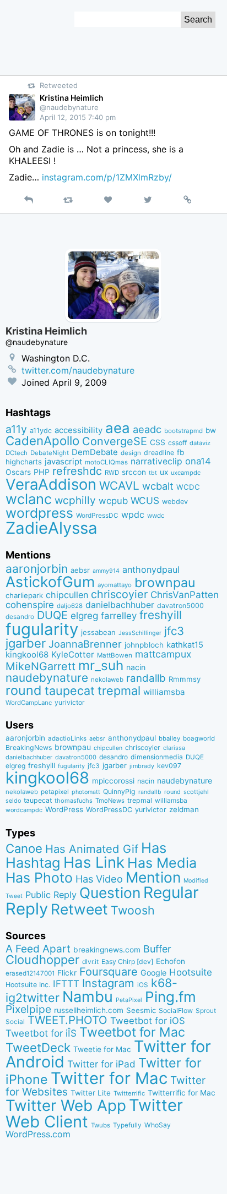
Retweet (79, 909)
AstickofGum (50, 581)
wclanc (29, 498)
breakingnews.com (106, 949)
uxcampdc (186, 472)
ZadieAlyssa (52, 528)
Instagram (108, 983)
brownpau (164, 582)
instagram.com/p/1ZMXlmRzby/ (107, 177)
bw (211, 430)
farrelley (119, 615)
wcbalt (158, 486)
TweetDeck (38, 1047)
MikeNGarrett (40, 666)
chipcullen (67, 594)
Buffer (157, 949)
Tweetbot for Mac (132, 1032)
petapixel (55, 792)
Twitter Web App (66, 1105)
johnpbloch (144, 644)
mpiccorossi (113, 780)
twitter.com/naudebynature (77, 370)
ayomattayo (115, 585)
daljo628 (70, 606)
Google (153, 972)
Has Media (162, 863)
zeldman (184, 809)
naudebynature (47, 677)
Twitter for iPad (101, 1064)
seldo (13, 800)
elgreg (84, 615)
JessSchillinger (139, 633)
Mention (153, 877)
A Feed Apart (38, 948)
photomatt (86, 792)
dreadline (159, 452)
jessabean (98, 632)
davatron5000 (180, 605)
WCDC (188, 487)
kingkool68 (27, 654)
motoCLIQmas (106, 462)
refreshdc (77, 471)
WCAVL (119, 485)
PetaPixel (129, 1000)
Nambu (87, 997)
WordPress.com (38, 1134)
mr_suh (100, 665)
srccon (134, 472)
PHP (42, 471)
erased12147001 (30, 973)
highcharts (24, 461)
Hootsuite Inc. (28, 985)
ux (164, 472)
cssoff (177, 443)
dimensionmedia (157, 757)
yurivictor (70, 702)
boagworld (199, 738)
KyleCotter (72, 654)
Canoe (24, 848)
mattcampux (163, 654)
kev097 (169, 766)
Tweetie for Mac (102, 1049)
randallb (146, 678)
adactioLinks (67, 738)
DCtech (17, 453)
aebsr (80, 570)
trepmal (119, 690)
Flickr (67, 972)
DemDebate (95, 452)
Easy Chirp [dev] (127, 961)
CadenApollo (42, 440)
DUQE (52, 615)
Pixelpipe (28, 1009)
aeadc (147, 429)
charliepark (24, 595)
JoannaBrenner (85, 644)
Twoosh (133, 910)
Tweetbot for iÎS (41, 1033)
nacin (135, 667)
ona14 (198, 461)
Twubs (100, 1125)
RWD (112, 472)
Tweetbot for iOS (147, 1020)
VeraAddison (51, 484)
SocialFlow (176, 1010)
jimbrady (141, 766)
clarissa (174, 748)
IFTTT (66, 983)
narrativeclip (156, 461)
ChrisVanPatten (184, 594)
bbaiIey (169, 738)
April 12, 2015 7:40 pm (78, 117)
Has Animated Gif (91, 849)
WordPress (64, 809)
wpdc (132, 514)
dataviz (200, 443)
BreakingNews (29, 747)
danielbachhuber (119, 605)
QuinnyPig (119, 791)
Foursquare (108, 971)
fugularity (42, 629)
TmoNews (110, 800)
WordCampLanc (29, 702)
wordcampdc (24, 810)
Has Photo (39, 877)
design (131, 453)
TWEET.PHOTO (67, 1020)
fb (181, 452)
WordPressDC (97, 515)
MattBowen (114, 655)
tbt (153, 472)
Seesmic (141, 1010)
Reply (27, 908)
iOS (142, 985)
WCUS (145, 500)
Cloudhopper (42, 959)
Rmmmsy (185, 679)
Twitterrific (129, 1093)
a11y (16, 429)
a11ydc (41, 430)
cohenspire (30, 604)
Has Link (94, 862)
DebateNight (49, 453)
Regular (171, 892)
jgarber (26, 643)
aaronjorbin (37, 569)
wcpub (113, 500)
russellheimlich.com (88, 1010)
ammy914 (106, 570)
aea (117, 427)
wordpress (39, 513)
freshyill (160, 615)
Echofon (170, 961)
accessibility (78, 430)
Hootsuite (190, 972)
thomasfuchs (74, 800)
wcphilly (75, 500)
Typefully (127, 1125)
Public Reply (51, 894)
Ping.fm (170, 996)
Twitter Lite (91, 1092)
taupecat (70, 690)
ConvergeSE (114, 441)
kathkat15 (184, 645)
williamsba (164, 692)
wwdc (155, 515)
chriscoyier (119, 594)
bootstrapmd (183, 431)
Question (109, 892)
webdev (175, 501)
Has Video (99, 879)
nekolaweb (107, 679)
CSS (157, 442)
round (24, 690)
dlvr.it (90, 961)
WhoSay (157, 1125)
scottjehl (196, 792)
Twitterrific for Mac (181, 1092)
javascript (63, 462)
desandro (20, 616)
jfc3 (174, 631)
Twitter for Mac (109, 1078)
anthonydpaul (151, 569)
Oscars (18, 472)
